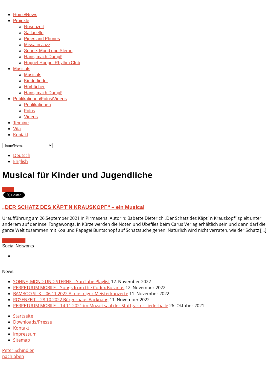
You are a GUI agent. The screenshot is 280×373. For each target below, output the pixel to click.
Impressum (25, 334)
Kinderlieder (36, 80)
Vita (17, 128)
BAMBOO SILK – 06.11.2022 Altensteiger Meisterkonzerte (70, 294)
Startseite (23, 316)
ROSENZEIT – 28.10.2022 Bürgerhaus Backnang (61, 300)
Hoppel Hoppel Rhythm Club (52, 62)
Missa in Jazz (37, 44)
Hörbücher (34, 86)
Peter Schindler (18, 350)
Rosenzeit (34, 26)
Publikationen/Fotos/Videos (40, 98)
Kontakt (20, 134)
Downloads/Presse (32, 322)
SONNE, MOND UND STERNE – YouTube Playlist (61, 282)
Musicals (21, 68)
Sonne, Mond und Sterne (48, 50)
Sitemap (21, 340)
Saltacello (33, 32)
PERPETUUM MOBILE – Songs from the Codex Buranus (68, 288)
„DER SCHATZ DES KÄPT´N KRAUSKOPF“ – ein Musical (73, 207)
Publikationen (37, 104)
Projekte (21, 20)
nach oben (13, 356)
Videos (31, 116)
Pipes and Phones (42, 38)
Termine (21, 122)
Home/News (25, 14)
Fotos (29, 110)
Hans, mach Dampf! (43, 56)
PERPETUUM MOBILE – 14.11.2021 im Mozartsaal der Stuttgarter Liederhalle (90, 306)
